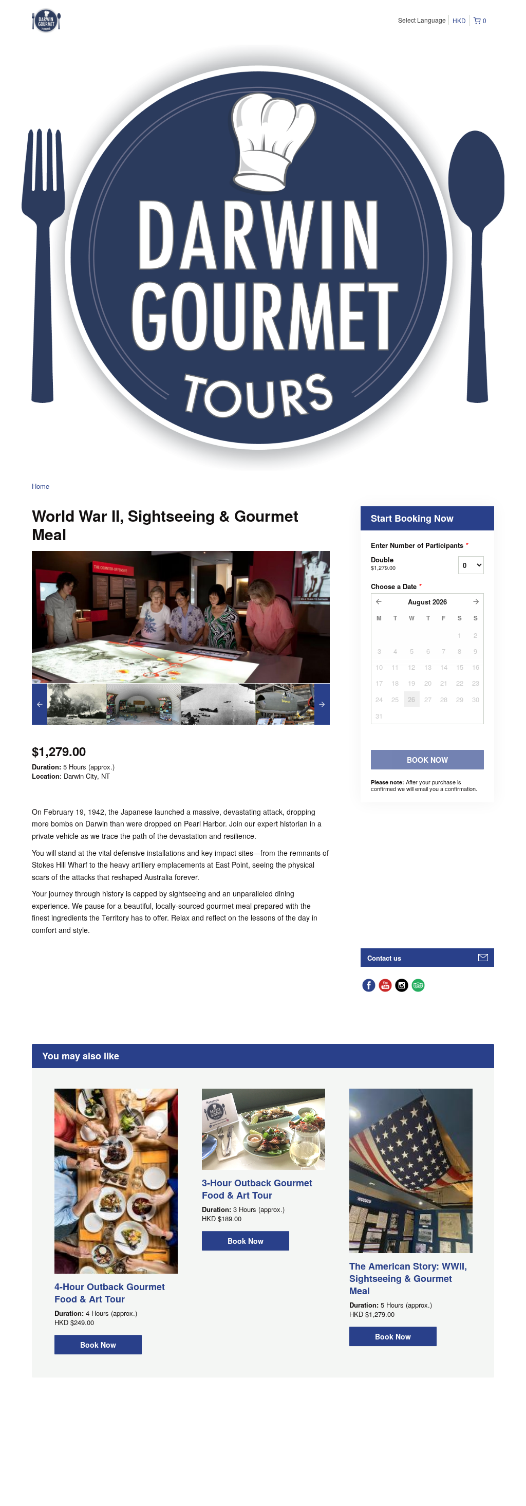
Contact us (384, 958)
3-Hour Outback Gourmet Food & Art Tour (257, 1189)
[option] (69, 704)
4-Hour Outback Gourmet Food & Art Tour (109, 1293)
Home (40, 486)
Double (383, 563)
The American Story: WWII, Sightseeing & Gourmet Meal (408, 1278)
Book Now (98, 1344)
